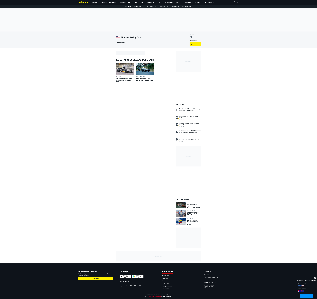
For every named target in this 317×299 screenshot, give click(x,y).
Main (130, 53)
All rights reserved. (166, 296)
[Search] (234, 2)
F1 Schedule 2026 (151, 6)
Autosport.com (165, 283)
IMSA (135, 2)
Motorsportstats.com (167, 286)
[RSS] (140, 285)
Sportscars (169, 2)
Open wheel (150, 2)
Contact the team (208, 279)
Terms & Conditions (150, 294)
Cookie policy (159, 294)
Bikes (177, 2)
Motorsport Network (155, 296)
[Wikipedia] (191, 37)
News (159, 53)
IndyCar (122, 2)
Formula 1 (94, 2)
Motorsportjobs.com (167, 280)
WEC (129, 2)
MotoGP (103, 2)
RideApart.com (165, 288)
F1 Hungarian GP (175, 6)
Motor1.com (165, 278)
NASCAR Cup (112, 2)
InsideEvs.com (165, 275)
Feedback (206, 274)
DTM (142, 2)
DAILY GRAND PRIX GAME (138, 6)
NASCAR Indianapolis (187, 6)
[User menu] (238, 2)
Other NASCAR (187, 2)
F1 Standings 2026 (163, 6)
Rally (159, 2)
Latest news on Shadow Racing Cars (135, 59)
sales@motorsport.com (210, 282)
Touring (197, 2)
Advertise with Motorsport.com (211, 277)
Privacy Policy (167, 294)
